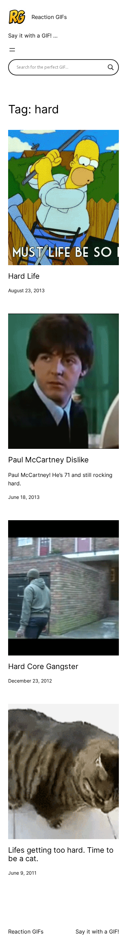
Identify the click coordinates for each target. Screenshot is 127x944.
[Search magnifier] (110, 67)
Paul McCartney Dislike (48, 460)
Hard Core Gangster (43, 666)
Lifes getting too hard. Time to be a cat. (60, 854)
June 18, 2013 (24, 497)
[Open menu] (12, 50)
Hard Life (24, 276)
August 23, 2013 (26, 290)
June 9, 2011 (22, 873)
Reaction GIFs (49, 17)
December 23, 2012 (30, 681)
